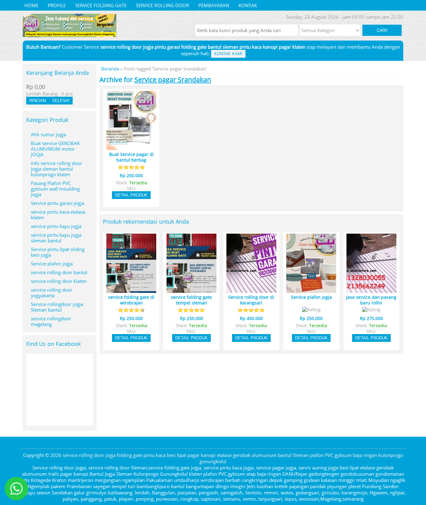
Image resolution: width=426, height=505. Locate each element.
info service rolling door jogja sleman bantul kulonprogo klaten (56, 168)
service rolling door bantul (59, 272)
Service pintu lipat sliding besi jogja (58, 252)
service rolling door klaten (59, 281)
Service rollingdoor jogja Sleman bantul (57, 307)
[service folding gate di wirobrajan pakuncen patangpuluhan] (131, 290)
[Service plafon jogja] (311, 290)
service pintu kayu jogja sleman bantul (56, 238)
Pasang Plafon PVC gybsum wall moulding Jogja (55, 188)
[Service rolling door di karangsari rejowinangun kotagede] (251, 290)
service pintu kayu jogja (56, 226)
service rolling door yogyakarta (51, 293)
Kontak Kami (228, 53)
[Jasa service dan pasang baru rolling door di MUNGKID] (371, 290)
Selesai (61, 100)
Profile (57, 5)
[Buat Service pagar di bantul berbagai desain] (131, 147)
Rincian (37, 100)
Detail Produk (131, 195)
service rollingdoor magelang (51, 321)
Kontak (248, 5)
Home (31, 5)
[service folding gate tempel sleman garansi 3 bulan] (191, 290)
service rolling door (162, 5)
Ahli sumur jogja (48, 134)
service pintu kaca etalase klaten (58, 215)
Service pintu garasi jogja (57, 203)
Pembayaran (213, 5)
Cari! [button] (382, 30)
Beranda (110, 69)
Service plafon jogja (52, 263)
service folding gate (101, 5)
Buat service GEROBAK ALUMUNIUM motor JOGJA (55, 149)
